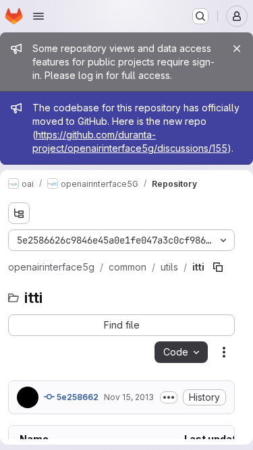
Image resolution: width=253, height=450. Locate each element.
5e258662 (77, 397)
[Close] (237, 48)
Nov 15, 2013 (129, 397)
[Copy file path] (218, 267)
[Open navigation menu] (38, 16)
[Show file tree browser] (19, 213)
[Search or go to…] (200, 16)
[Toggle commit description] (168, 397)
